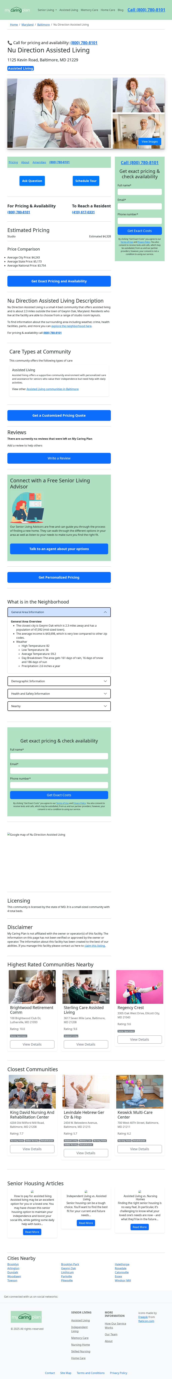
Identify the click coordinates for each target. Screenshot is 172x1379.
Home (14, 24)
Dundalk (12, 1272)
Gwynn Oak (68, 1268)
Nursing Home (80, 1344)
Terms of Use (62, 803)
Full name (17, 749)
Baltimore (43, 24)
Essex (118, 1276)
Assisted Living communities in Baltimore (53, 389)
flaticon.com (146, 1321)
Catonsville (122, 1272)
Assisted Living (68, 10)
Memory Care (89, 10)
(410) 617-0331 (83, 212)
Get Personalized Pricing (59, 577)
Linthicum (67, 1272)
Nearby (15, 706)
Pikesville (67, 1280)
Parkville (66, 1276)
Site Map (65, 1373)
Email (14, 764)
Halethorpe (122, 1264)
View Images (150, 141)
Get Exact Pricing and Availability (59, 281)
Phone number (20, 778)
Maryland (28, 24)
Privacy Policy (79, 803)
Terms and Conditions (91, 1373)
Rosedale (120, 1268)
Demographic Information (28, 681)
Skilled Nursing (80, 1351)
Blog (120, 10)
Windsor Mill (123, 1280)
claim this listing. (95, 946)
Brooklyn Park (70, 1264)
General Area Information (27, 612)
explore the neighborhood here (71, 326)
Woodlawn (14, 1276)
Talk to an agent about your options (59, 549)
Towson (12, 1280)
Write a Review (59, 458)
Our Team (111, 1334)
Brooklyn (13, 1264)
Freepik (143, 1317)
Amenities (39, 162)
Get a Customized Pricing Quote (59, 415)
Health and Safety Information (30, 693)
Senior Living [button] (46, 10)
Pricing (13, 162)
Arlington (13, 1268)
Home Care (108, 10)
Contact (50, 1373)
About (25, 162)
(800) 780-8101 (59, 162)
